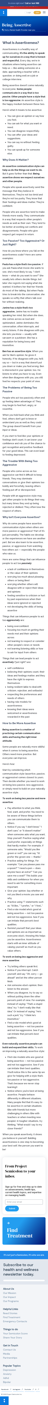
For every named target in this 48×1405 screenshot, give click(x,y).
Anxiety (7, 1374)
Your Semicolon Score (15, 1333)
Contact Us (9, 1349)
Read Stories (10, 1313)
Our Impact (9, 1297)
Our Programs (11, 1301)
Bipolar (7, 1382)
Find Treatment (11, 1317)
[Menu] (44, 12)
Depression (9, 1370)
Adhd (6, 1378)
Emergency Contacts (15, 1321)
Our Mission (9, 1293)
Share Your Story (12, 1337)
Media (6, 1353)
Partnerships (10, 1357)
